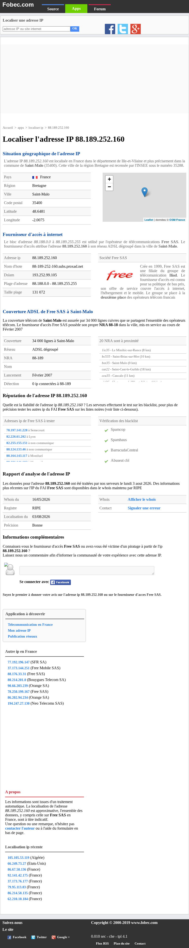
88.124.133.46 (16, 449)
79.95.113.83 (17, 887)
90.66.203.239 (18, 686)
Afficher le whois (142, 499)
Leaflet (148, 220)
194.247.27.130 (19, 703)
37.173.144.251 (19, 668)
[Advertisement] (94, 78)
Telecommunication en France (30, 625)
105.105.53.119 (18, 858)
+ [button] (109, 179)
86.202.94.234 (18, 697)
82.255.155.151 (17, 443)
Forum (100, 9)
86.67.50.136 (17, 869)
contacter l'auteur (20, 828)
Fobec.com (18, 4)
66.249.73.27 (17, 863)
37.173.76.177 (18, 881)
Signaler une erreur (144, 508)
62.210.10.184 (18, 899)
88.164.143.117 (16, 456)
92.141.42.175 (18, 875)
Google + (63, 937)
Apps (76, 8)
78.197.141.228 (17, 430)
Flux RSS (102, 943)
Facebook (19, 937)
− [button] (109, 187)
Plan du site (122, 943)
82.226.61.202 (16, 436)
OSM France (177, 220)
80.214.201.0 (17, 680)
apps (21, 127)
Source (53, 9)
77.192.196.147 (19, 662)
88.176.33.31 (17, 674)
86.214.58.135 (18, 893)
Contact (140, 943)
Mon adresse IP (19, 630)
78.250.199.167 (19, 692)
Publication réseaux (22, 636)
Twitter (42, 937)
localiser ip (36, 127)
